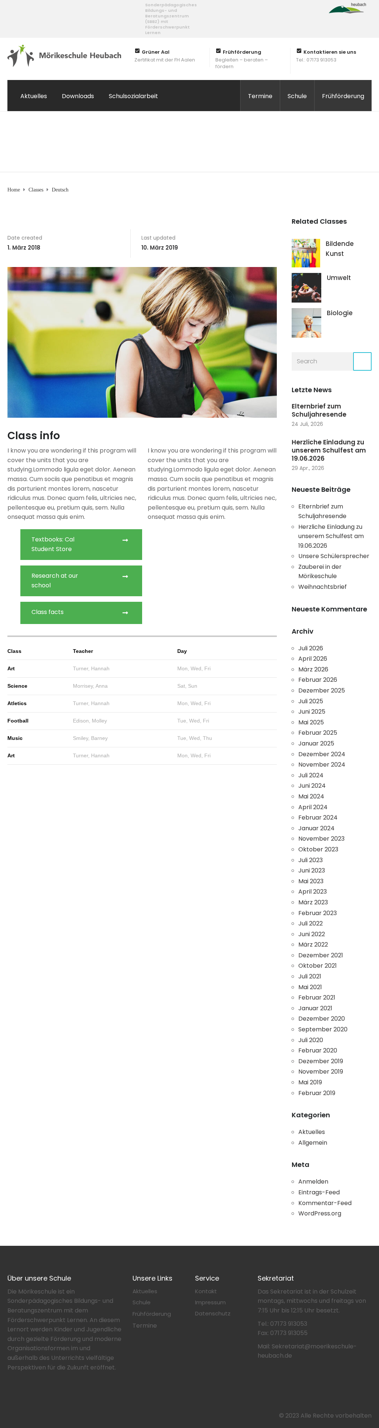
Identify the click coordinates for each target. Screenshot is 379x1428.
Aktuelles (33, 96)
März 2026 (313, 669)
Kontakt (206, 1291)
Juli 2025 (310, 701)
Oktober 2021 (317, 965)
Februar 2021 (316, 997)
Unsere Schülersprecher (333, 556)
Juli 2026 (310, 648)
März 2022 (313, 944)
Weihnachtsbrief (322, 587)
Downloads (78, 96)
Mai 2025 (311, 722)
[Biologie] (306, 322)
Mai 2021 (310, 987)
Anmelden (313, 1181)
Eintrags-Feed (319, 1192)
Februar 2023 (317, 913)
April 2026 (312, 658)
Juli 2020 (310, 1040)
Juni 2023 (311, 870)
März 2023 (313, 902)
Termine (260, 96)
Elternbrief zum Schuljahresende (319, 410)
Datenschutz (213, 1313)
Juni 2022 (311, 934)
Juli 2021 (309, 976)
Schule (297, 96)
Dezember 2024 (321, 754)
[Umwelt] (306, 287)
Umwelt (339, 277)
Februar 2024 (318, 817)
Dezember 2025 (321, 690)
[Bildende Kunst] (306, 252)
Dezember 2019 (320, 1061)
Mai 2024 (311, 796)
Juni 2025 (311, 711)
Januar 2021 (315, 1008)
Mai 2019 (310, 1082)
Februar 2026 (317, 679)
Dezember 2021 (320, 955)
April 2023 (312, 891)
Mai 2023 (310, 881)
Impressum (210, 1302)
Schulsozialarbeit (133, 96)
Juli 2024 (310, 775)
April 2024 (313, 807)
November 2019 (320, 1071)
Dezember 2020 (321, 1018)
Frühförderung (343, 96)
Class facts (47, 612)
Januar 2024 (316, 828)
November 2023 (321, 838)
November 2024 (321, 764)
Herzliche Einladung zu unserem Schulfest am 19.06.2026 (329, 450)
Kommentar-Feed (325, 1203)
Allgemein (312, 1142)
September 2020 (323, 1029)
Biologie (340, 312)
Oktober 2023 (318, 849)
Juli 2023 (310, 860)
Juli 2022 (310, 923)
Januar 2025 (316, 743)
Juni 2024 (312, 785)
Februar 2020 (317, 1050)
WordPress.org (319, 1213)
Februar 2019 (316, 1093)
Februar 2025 (317, 732)
